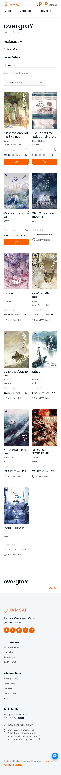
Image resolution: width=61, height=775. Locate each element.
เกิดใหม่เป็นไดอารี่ (14, 528)
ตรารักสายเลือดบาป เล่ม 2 (44, 295)
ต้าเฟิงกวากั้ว (37, 379)
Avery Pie (8, 457)
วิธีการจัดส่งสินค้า (11, 647)
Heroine (7, 383)
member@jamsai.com (20, 725)
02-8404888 (14, 718)
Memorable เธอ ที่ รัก (16, 215)
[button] (24, 83)
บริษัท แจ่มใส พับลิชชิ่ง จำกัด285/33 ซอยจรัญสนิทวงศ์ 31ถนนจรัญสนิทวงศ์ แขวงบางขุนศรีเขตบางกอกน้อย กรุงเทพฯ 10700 (24, 734)
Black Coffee (39, 140)
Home (7, 32)
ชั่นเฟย (6, 140)
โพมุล (34, 461)
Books (8, 10)
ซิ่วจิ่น (34, 383)
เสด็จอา (37, 372)
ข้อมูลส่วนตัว (9, 657)
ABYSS (35, 457)
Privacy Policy (11, 678)
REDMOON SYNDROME (40, 451)
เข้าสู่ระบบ (53, 4)
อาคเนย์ (8, 293)
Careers (8, 688)
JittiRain (8, 301)
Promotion (45, 10)
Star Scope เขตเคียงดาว (43, 215)
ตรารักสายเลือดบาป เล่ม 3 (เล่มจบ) (16, 135)
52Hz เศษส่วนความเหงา (16, 451)
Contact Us (10, 693)
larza (6, 535)
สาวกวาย (36, 144)
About (7, 698)
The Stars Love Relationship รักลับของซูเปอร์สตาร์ (43, 136)
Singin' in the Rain (12, 144)
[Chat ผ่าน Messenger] (55, 756)
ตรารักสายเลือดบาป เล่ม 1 (16, 373)
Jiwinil (35, 221)
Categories (25, 10)
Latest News (10, 683)
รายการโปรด (9, 652)
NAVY (6, 221)
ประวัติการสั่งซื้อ (10, 662)
